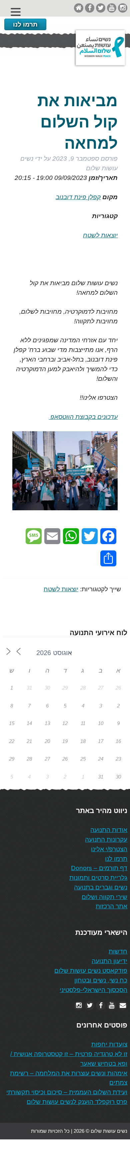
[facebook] (89, 7)
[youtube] (111, 7)
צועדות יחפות (109, 1044)
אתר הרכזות (111, 906)
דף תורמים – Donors (99, 868)
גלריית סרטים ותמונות (98, 877)
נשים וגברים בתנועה (100, 887)
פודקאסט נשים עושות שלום (90, 970)
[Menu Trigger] (16, 12)
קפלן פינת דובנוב (78, 197)
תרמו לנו (25, 24)
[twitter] (100, 7)
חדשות (118, 951)
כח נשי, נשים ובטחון (100, 980)
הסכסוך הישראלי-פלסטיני (93, 989)
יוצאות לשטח (100, 235)
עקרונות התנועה (106, 839)
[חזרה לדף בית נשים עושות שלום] (78, 7)
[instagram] (122, 7)
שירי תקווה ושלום (104, 896)
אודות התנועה (108, 829)
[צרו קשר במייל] (122, 1005)
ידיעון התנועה (109, 960)
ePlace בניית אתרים (24, 1147)
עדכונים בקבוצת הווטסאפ (83, 416)
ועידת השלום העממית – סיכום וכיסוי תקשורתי (66, 1092)
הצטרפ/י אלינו (109, 849)
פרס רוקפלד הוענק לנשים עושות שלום (77, 1101)
